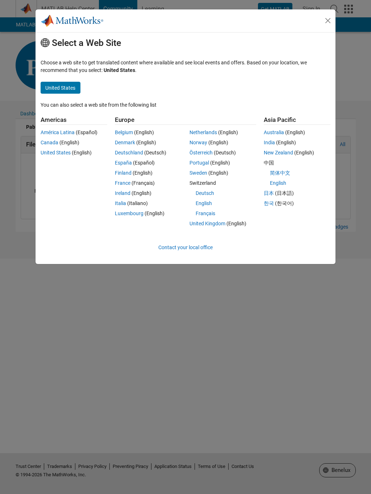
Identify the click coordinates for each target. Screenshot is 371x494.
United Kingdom (207, 223)
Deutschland (129, 153)
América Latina (58, 132)
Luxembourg (129, 213)
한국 (269, 203)
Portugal (199, 163)
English (204, 203)
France (122, 183)
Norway (198, 142)
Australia (274, 132)
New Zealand (278, 153)
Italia (120, 203)
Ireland (122, 193)
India (269, 142)
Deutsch (205, 193)
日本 (269, 193)
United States (56, 153)
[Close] (328, 21)
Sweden (198, 173)
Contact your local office (185, 247)
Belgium (124, 132)
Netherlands (203, 132)
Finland (123, 173)
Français (205, 213)
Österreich (201, 153)
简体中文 (280, 173)
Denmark (125, 142)
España (123, 163)
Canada (49, 142)
